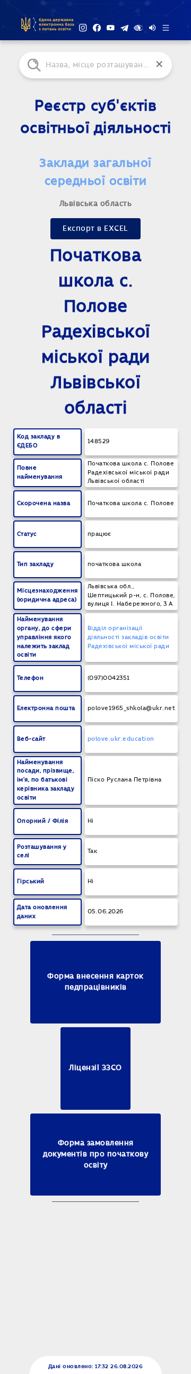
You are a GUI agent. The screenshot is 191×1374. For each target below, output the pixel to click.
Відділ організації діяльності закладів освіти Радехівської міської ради (129, 637)
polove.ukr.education (121, 739)
